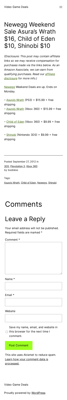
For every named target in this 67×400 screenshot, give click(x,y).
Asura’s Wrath (15, 100)
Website (10, 311)
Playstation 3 (17, 166)
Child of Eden (15, 121)
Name (10, 279)
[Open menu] (61, 7)
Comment (12, 239)
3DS (6, 166)
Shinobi (11, 134)
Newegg (9, 87)
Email (9, 295)
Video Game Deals (16, 7)
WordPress (38, 393)
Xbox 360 (31, 166)
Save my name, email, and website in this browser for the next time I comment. (33, 331)
